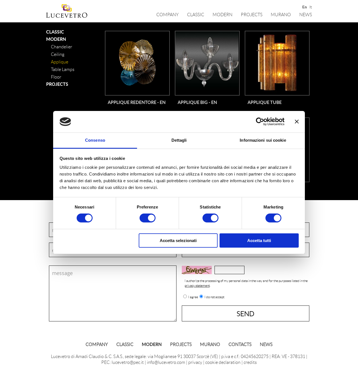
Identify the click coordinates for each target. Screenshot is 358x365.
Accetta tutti (259, 240)
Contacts (240, 344)
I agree (193, 297)
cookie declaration (223, 362)
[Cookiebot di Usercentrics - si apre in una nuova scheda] (259, 121)
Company (167, 14)
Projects (251, 14)
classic (195, 14)
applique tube (265, 102)
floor (56, 76)
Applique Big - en (197, 102)
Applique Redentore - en (137, 102)
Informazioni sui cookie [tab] (263, 140)
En (304, 6)
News (305, 14)
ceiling (57, 54)
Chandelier (61, 46)
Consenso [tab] (95, 140)
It (310, 6)
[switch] (148, 218)
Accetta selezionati (178, 240)
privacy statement (197, 285)
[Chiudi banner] (297, 122)
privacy (195, 362)
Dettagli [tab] (179, 140)
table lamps (62, 69)
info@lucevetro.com (166, 362)
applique (59, 61)
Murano (281, 14)
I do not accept (214, 297)
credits (250, 362)
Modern (222, 14)
